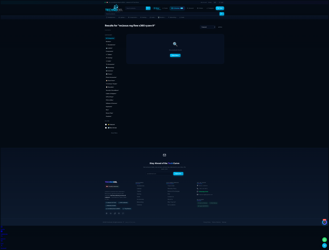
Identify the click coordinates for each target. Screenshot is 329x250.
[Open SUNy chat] (324, 222)
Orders (210, 2)
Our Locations (171, 204)
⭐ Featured (111, 124)
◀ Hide (220, 27)
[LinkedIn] (119, 213)
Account (191, 8)
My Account (204, 2)
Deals (166, 8)
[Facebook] (106, 213)
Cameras (139, 204)
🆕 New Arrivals (112, 127)
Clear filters (175, 55)
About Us (170, 199)
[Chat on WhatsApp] (324, 239)
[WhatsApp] (123, 213)
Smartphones (112, 17)
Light (222, 2)
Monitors (161, 17)
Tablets (139, 191)
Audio (153, 17)
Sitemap (224, 222)
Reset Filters (114, 133)
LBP (215, 2)
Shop (157, 8)
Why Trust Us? (172, 202)
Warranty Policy (172, 188)
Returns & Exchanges (174, 191)
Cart (221, 8)
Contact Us (171, 196)
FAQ (169, 194)
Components (134, 17)
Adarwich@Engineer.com (206, 194)
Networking (173, 17)
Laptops (123, 17)
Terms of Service (216, 222)
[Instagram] (110, 213)
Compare (211, 8)
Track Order (171, 185)
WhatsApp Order (203, 191)
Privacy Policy (207, 222)
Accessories (140, 199)
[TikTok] (115, 213)
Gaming (144, 17)
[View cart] (324, 245)
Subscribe (178, 173)
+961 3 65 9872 (203, 188)
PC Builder (178, 8)
